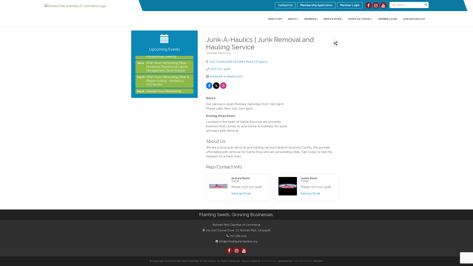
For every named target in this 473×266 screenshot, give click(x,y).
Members (310, 19)
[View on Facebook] (209, 88)
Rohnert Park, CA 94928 (238, 230)
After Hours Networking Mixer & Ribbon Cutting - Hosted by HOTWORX (167, 77)
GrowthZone (268, 261)
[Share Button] (335, 43)
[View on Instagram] (223, 88)
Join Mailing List (414, 19)
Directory (275, 19)
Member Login (387, 19)
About (292, 19)
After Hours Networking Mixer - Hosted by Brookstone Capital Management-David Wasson (167, 63)
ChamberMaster (302, 261)
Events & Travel (359, 19)
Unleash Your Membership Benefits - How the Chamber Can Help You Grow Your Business (168, 91)
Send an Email (241, 193)
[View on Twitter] (216, 88)
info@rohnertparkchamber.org (238, 241)
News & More (332, 19)
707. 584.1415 (237, 235)
